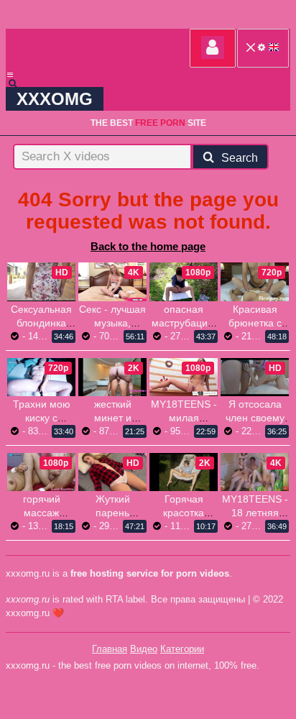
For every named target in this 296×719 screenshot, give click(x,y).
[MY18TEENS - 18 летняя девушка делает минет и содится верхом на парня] (255, 472)
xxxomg (55, 99)
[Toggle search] (19, 83)
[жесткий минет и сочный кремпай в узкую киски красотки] (112, 377)
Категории (182, 649)
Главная (109, 649)
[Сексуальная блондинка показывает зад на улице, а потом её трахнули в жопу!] (41, 281)
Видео (143, 649)
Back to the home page (148, 246)
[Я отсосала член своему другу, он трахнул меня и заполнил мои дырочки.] (255, 377)
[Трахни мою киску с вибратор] (41, 377)
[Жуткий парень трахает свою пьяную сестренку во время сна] (112, 472)
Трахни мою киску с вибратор (41, 417)
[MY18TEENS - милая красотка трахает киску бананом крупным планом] (183, 377)
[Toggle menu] (10, 74)
